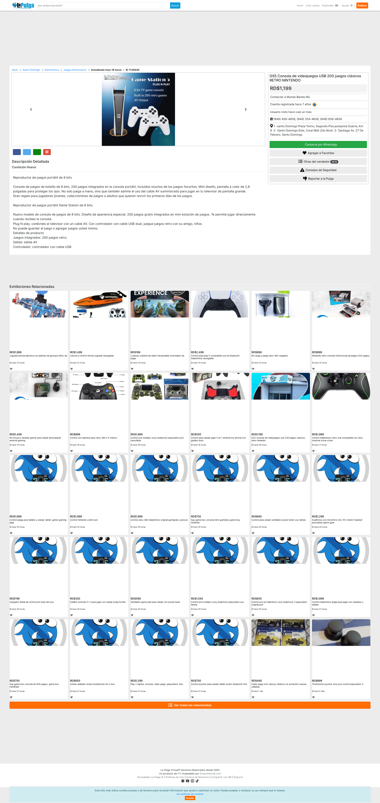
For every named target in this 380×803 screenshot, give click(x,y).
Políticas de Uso (175, 777)
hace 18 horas (18, 527)
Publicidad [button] (328, 5)
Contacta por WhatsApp (320, 144)
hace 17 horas (320, 445)
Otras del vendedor (320, 161)
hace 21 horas (320, 609)
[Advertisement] (190, 36)
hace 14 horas (199, 363)
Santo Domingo (31, 69)
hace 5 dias (319, 691)
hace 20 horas (260, 527)
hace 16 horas (78, 445)
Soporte (238, 777)
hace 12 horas (18, 363)
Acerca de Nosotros (197, 777)
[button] (31, 109)
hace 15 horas (320, 363)
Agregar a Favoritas (320, 153)
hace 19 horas (78, 527)
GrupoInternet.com (210, 773)
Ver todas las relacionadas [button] (192, 705)
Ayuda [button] (346, 5)
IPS (179, 773)
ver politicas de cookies (189, 793)
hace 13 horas (139, 363)
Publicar (362, 5)
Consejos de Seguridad (321, 170)
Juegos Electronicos (74, 69)
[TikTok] (197, 780)
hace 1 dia (258, 691)
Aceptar (190, 798)
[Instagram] (183, 780)
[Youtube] (192, 780)
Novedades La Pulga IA (150, 777)
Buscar (175, 5)
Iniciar (300, 5)
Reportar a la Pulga (320, 178)
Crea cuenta (312, 5)
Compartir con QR (221, 777)
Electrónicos (52, 69)
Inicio (15, 69)
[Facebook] (187, 780)
